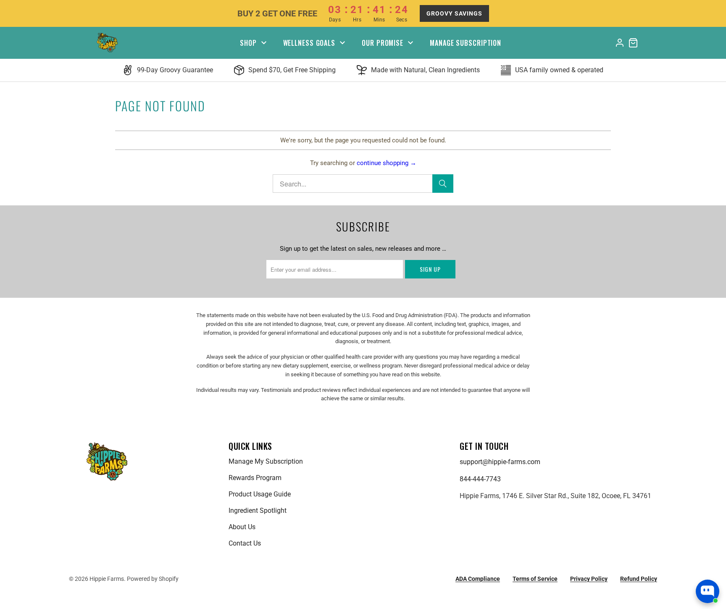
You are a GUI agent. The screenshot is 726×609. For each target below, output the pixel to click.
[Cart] (633, 43)
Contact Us (245, 543)
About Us (242, 527)
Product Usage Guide (260, 494)
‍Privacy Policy (589, 578)
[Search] (442, 183)
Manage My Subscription (266, 461)
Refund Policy (638, 578)
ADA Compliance (477, 578)
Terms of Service (535, 578)
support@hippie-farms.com (500, 462)
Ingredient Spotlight (258, 510)
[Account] (620, 43)
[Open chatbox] (707, 591)
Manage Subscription (465, 42)
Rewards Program (255, 478)
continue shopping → (386, 163)
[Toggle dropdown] (263, 43)
